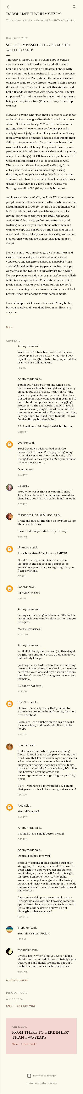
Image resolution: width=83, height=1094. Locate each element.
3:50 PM (22, 816)
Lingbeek (52, 1082)
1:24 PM (22, 368)
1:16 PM (22, 939)
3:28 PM (22, 474)
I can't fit (24, 702)
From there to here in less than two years (40, 1035)
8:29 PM (22, 839)
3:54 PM (22, 971)
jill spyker (24, 927)
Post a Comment (17, 980)
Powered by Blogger (44, 1075)
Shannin (23, 745)
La (19, 485)
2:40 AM (22, 691)
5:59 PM (22, 598)
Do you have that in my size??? (33, 14)
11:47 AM (22, 794)
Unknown (24, 547)
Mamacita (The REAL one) (35, 515)
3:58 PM (22, 536)
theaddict (24, 950)
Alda (21, 805)
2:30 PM (22, 431)
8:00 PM (23, 634)
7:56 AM (22, 734)
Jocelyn (23, 587)
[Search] (74, 6)
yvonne (23, 442)
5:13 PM (22, 576)
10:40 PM (23, 916)
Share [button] (9, 326)
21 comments (28, 1043)
